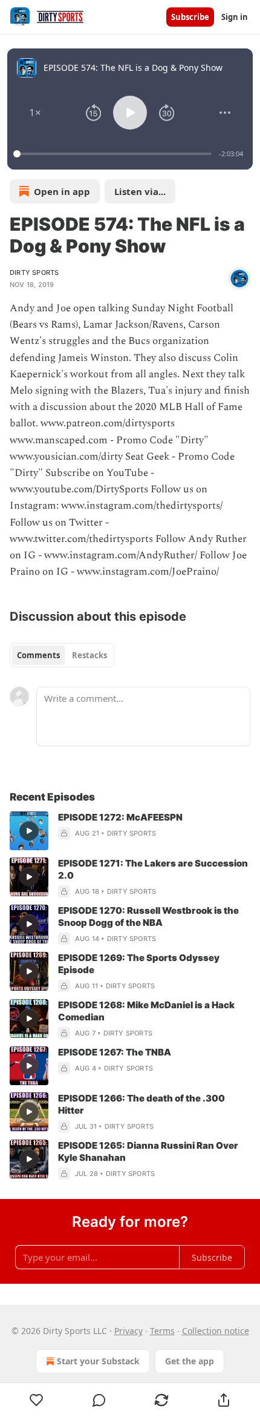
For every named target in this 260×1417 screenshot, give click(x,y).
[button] (35, 112)
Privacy (128, 1330)
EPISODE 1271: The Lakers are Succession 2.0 (153, 869)
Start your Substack (98, 1361)
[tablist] (62, 655)
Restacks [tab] (89, 655)
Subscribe (190, 17)
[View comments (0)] (99, 1400)
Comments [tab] (38, 655)
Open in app (62, 191)
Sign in (234, 17)
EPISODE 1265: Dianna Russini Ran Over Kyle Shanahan (148, 1151)
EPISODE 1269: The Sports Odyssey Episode (138, 964)
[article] (130, 830)
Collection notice (215, 1330)
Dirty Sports (34, 272)
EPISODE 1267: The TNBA (114, 1052)
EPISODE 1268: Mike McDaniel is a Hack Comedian (146, 1011)
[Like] (36, 1400)
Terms (162, 1330)
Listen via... (140, 191)
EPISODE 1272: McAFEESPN (120, 817)
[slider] (114, 154)
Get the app (189, 1361)
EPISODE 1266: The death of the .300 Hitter (141, 1104)
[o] (29, 831)
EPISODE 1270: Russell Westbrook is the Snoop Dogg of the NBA (148, 916)
